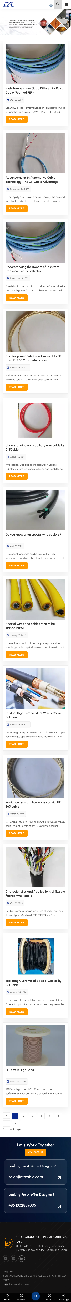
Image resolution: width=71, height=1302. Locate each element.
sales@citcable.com (25, 1176)
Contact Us (35, 1152)
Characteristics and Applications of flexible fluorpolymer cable (35, 894)
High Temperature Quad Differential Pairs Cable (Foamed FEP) (34, 90)
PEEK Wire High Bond (20, 1070)
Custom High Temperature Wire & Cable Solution (33, 715)
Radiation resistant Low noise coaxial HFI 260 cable (34, 804)
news (12, 1271)
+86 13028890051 (22, 1205)
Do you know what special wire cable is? (33, 534)
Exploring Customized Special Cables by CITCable (34, 983)
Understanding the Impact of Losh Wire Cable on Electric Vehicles (32, 269)
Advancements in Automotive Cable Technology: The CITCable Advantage (32, 180)
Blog (6, 1271)
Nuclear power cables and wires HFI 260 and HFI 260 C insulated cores (33, 358)
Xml (54, 1276)
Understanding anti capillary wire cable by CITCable (35, 447)
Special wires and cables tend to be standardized (30, 626)
